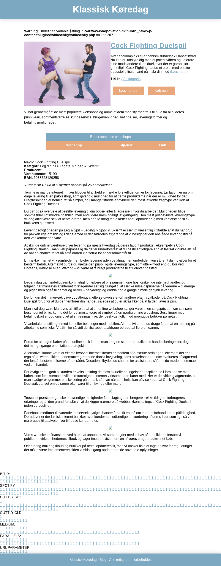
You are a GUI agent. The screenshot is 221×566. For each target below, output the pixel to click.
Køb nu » (162, 90)
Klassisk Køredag (110, 9)
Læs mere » (128, 90)
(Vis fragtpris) (131, 79)
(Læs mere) (179, 71)
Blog (103, 559)
